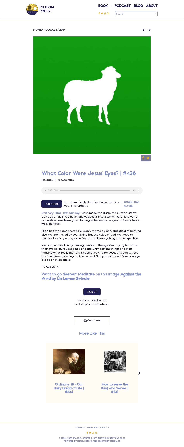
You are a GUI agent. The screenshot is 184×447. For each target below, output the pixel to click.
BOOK (103, 6)
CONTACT (80, 427)
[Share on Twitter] (148, 158)
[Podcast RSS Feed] (108, 13)
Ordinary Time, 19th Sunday (60, 213)
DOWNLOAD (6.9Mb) (132, 204)
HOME (37, 29)
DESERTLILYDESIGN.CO (109, 441)
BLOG (138, 6)
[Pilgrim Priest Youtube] (105, 13)
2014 (62, 29)
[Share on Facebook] (144, 158)
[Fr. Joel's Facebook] (99, 13)
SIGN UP (92, 291)
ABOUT (152, 6)
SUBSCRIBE (52, 204)
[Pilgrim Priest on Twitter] (102, 13)
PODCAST (123, 6)
